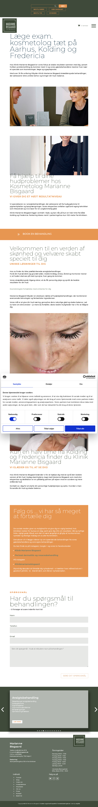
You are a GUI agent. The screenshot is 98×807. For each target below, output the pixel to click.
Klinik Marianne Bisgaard (28, 550)
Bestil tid (38, 13)
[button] (37, 730)
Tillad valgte (49, 429)
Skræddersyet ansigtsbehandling (24, 701)
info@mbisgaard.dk (21, 752)
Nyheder (52, 13)
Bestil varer (39, 9)
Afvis (18, 429)
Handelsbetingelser (64, 803)
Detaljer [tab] (49, 384)
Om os (18, 789)
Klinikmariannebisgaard (27, 564)
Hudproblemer (21, 784)
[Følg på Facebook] (54, 778)
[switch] (37, 419)
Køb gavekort (57, 9)
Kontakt (18, 793)
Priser (18, 791)
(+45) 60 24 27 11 (21, 750)
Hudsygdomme (18, 703)
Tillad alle (80, 429)
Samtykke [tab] (17, 384)
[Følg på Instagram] (57, 778)
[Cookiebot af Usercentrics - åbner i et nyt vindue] (84, 377)
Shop (17, 780)
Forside (18, 777)
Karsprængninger (18, 709)
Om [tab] (80, 384)
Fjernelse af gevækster (20, 711)
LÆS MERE (17, 722)
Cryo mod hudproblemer (21, 707)
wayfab (78, 803)
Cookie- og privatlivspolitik (48, 803)
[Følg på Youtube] (50, 778)
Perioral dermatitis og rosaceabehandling (36, 555)
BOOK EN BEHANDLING (37, 233)
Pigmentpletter (18, 705)
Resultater (19, 787)
